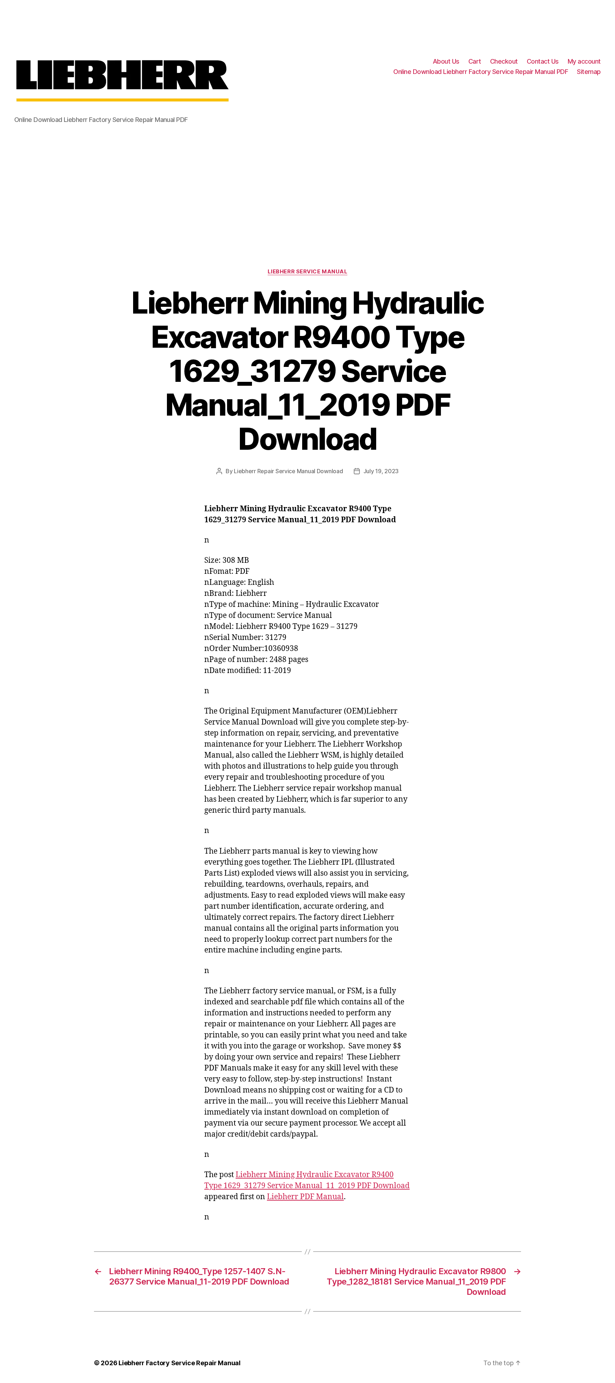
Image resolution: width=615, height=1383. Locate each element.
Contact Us (543, 61)
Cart (474, 61)
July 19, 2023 (381, 471)
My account (584, 61)
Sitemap (589, 71)
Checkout (504, 61)
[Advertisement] (307, 186)
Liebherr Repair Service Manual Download (288, 471)
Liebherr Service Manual (308, 271)
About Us (446, 61)
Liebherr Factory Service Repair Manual (180, 1363)
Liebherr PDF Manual (305, 1197)
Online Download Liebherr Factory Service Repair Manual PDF (480, 71)
